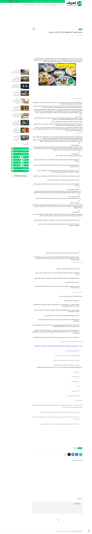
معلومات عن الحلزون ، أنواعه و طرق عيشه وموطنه (15, 80)
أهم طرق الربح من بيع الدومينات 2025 (16, 86)
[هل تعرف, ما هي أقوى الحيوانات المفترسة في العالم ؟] (25, 108)
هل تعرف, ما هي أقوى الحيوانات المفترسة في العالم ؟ (15, 109)
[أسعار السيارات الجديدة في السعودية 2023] (25, 137)
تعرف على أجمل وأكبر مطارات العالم (15, 72)
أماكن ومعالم (33, 5)
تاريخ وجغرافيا (20, 154)
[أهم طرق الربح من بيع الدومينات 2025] (25, 86)
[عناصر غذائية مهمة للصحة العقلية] (25, 115)
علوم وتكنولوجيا (53, 5)
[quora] (10, 1)
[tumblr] (17, 1)
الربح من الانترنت (45, 5)
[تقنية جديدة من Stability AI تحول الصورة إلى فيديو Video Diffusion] (25, 122)
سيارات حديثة (26, 5)
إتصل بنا (40, 1)
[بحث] (11, 5)
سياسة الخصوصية (60, 1)
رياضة (25, 162)
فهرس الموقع (35, 1)
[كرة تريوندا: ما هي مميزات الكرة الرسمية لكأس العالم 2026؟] (25, 93)
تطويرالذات (15, 156)
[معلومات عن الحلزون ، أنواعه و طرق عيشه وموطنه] (25, 79)
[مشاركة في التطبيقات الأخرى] (65, 454)
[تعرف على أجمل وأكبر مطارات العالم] (25, 72)
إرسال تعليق (77, 503)
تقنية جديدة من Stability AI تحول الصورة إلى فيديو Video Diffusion (16, 123)
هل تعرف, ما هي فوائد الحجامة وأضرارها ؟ (16, 101)
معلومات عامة (20, 170)
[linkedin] (13, 1)
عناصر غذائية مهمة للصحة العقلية (16, 115)
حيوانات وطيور (16, 159)
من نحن (45, 1)
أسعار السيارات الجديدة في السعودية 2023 (16, 138)
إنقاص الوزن (70, 58)
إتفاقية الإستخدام (51, 1)
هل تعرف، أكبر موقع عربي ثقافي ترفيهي (63, 531)
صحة (62, 5)
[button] (76, 454)
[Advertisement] (46, 18)
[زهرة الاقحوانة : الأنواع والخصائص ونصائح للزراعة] (25, 130)
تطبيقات (39, 5)
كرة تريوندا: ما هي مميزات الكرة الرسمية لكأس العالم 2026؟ (16, 94)
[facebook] (15, 1)
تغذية (59, 5)
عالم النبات (16, 165)
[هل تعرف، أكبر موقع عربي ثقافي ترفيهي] (74, 3)
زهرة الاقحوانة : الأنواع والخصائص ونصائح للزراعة (16, 131)
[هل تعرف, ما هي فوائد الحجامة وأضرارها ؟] (25, 100)
